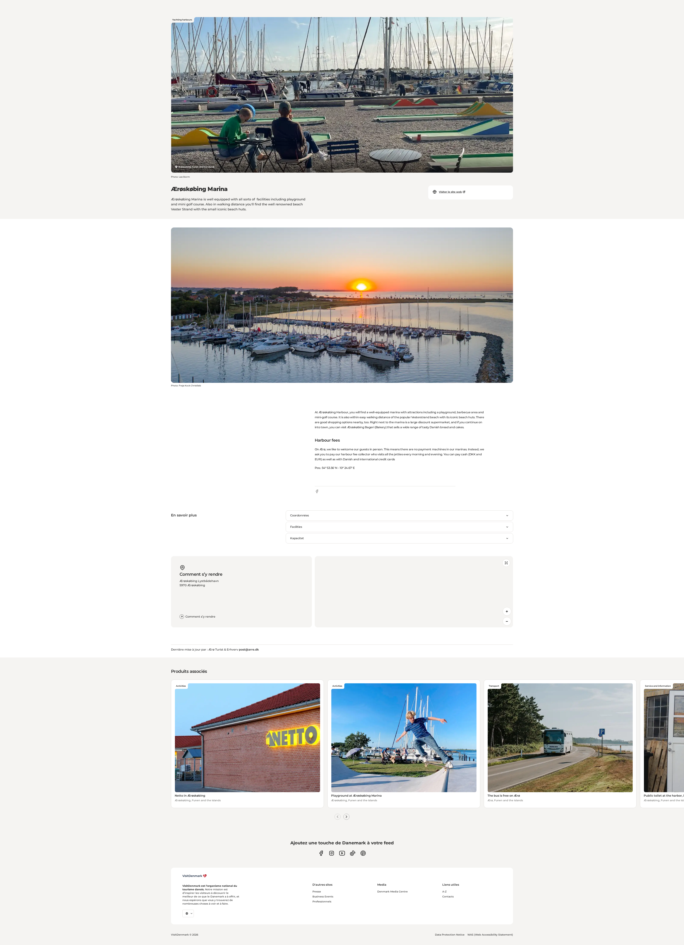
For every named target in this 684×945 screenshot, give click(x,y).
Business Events (322, 896)
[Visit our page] (331, 853)
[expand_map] (506, 563)
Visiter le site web (450, 191)
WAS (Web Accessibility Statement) (490, 934)
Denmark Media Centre (392, 891)
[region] (414, 591)
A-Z (444, 891)
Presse (316, 891)
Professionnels (321, 901)
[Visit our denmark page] (321, 853)
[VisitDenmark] (194, 876)
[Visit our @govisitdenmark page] (352, 853)
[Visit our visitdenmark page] (342, 853)
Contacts (448, 896)
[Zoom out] (507, 621)
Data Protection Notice (450, 934)
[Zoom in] (507, 611)
